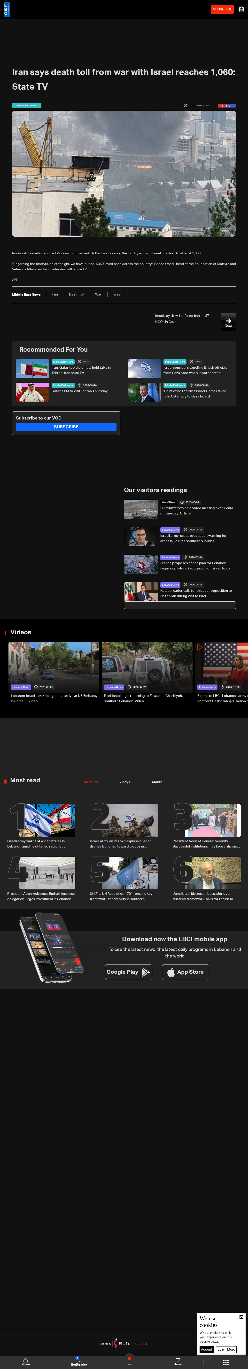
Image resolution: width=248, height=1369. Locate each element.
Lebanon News (170, 530)
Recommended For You (53, 350)
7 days (125, 782)
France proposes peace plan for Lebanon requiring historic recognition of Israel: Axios (195, 565)
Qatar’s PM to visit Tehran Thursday (80, 391)
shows (178, 1364)
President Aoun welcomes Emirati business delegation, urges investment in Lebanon (41, 896)
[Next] (242, 673)
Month (157, 782)
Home (26, 1364)
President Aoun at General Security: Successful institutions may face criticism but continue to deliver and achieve (205, 844)
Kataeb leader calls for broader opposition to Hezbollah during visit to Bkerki (196, 593)
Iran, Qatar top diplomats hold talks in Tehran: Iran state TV (81, 370)
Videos (20, 633)
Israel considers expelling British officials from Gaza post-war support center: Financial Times (195, 371)
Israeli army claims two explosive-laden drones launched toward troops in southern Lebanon (120, 844)
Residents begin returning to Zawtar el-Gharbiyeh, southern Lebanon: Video (143, 698)
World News (168, 502)
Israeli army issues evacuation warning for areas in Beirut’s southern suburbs (193, 538)
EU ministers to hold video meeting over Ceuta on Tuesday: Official (196, 510)
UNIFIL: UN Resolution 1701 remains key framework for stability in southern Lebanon (121, 897)
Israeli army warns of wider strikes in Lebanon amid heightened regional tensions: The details (36, 844)
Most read (25, 781)
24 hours (91, 782)
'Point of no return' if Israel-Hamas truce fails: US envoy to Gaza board (194, 393)
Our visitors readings (155, 490)
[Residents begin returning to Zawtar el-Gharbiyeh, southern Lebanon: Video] (147, 673)
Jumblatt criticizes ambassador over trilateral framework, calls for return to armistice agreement (203, 897)
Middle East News (63, 362)
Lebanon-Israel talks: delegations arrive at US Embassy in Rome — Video (54, 698)
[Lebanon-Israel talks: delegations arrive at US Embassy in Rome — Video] (53, 673)
